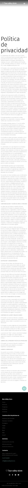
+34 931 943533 (5, 458)
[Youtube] (18, 475)
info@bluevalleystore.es (8, 461)
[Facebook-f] (12, 475)
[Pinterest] (15, 475)
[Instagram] (9, 475)
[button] (24, 3)
